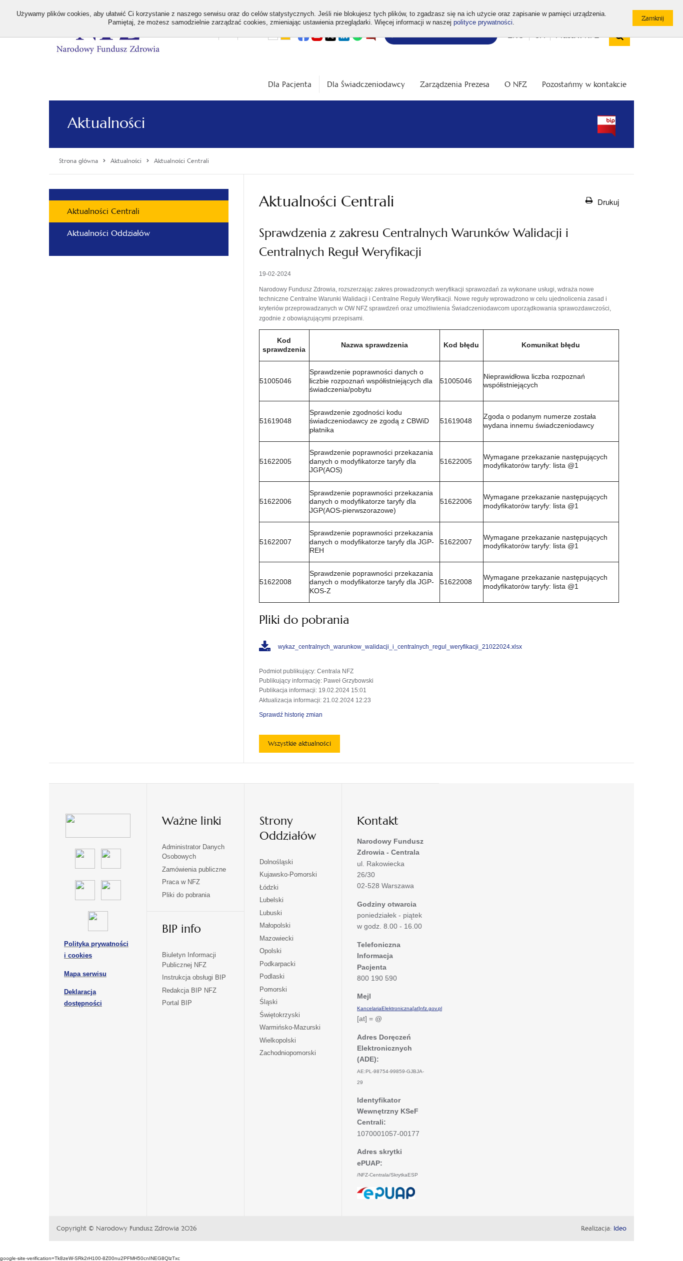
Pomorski (273, 989)
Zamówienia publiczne (194, 869)
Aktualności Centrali (103, 211)
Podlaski (272, 976)
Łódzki (269, 887)
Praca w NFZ (181, 882)
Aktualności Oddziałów (108, 233)
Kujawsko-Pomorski (288, 874)
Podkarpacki (278, 964)
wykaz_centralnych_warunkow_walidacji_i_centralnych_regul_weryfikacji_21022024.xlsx (400, 646)
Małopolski (275, 925)
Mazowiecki (277, 938)
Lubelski (272, 900)
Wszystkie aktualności (299, 743)
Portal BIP (177, 1003)
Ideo (620, 1229)
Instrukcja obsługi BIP (194, 977)
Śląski (269, 1002)
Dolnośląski (276, 862)
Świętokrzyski (280, 1015)
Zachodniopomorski (288, 1053)
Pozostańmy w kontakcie (584, 84)
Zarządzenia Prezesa (455, 84)
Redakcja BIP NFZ (189, 990)
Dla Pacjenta (290, 84)
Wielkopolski (278, 1040)
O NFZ (515, 84)
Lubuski (271, 913)
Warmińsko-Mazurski (290, 1027)
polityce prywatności (483, 22)
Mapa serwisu (85, 974)
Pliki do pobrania (186, 895)
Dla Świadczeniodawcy (366, 84)
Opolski (271, 951)
